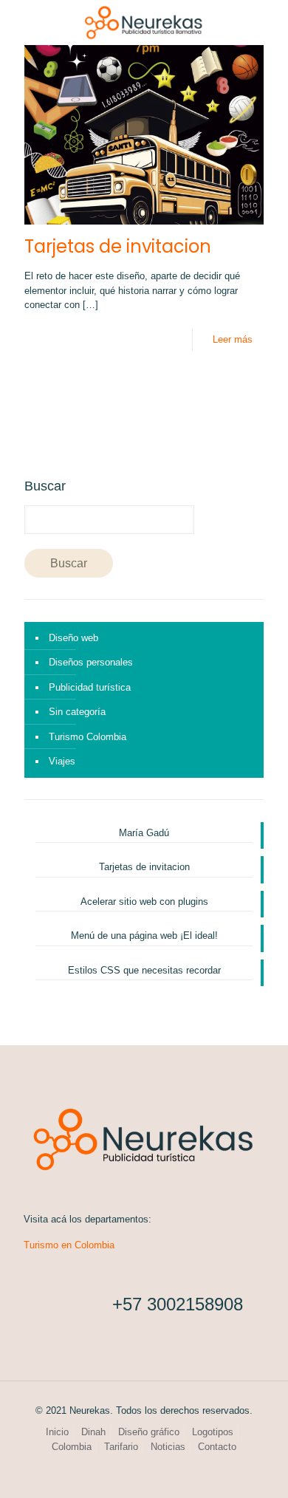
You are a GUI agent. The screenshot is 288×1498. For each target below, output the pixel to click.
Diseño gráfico (148, 1431)
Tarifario (121, 1446)
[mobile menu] (268, 22)
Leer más (233, 339)
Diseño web (73, 637)
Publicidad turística (90, 687)
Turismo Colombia (87, 736)
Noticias (168, 1446)
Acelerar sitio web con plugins (144, 901)
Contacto (217, 1446)
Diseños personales (91, 662)
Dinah (93, 1431)
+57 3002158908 (177, 1304)
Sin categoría (77, 711)
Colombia (72, 1446)
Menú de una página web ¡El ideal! (144, 935)
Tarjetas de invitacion (117, 246)
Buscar (45, 486)
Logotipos (212, 1431)
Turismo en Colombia (69, 1245)
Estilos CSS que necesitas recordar (144, 970)
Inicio (57, 1431)
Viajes (62, 761)
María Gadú (144, 832)
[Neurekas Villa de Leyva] (144, 22)
